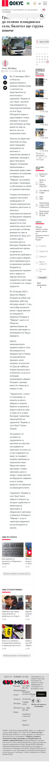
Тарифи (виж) (25, 703)
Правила (25, 725)
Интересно (18, 708)
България (17, 682)
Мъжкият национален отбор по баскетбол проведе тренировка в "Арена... (43, 131)
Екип (24, 721)
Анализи (17, 699)
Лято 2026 (41, 198)
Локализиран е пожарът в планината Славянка (43, 117)
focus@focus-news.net (26, 693)
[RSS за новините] (38, 701)
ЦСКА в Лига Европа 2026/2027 (43, 183)
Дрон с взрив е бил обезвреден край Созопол (43, 91)
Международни (18, 690)
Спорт (16, 695)
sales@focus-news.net (26, 715)
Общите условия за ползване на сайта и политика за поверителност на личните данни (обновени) (22, 738)
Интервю (17, 703)
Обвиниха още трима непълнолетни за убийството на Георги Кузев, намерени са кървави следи (10, 614)
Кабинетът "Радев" (43, 175)
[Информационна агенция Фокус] (33, 701)
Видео (16, 712)
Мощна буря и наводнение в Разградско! (43, 104)
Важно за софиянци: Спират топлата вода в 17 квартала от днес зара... (43, 80)
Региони (17, 686)
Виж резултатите (41, 284)
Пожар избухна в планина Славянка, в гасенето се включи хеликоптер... (43, 144)
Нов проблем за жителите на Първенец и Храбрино (12, 561)
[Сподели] (5, 88)
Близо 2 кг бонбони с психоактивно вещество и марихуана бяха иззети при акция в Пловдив (11, 643)
